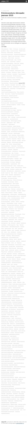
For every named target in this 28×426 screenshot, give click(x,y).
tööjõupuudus (9, 255)
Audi (16, 208)
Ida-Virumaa (4, 117)
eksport (3, 278)
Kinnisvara (15, 49)
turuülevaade (22, 49)
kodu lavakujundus (12, 285)
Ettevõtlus (3, 171)
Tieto (12, 172)
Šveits (23, 72)
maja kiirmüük (4, 311)
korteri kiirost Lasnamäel (12, 370)
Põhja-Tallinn (21, 137)
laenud (2, 277)
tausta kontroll (8, 228)
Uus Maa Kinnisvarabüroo (7, 63)
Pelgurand (14, 379)
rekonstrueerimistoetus (6, 183)
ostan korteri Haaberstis (17, 345)
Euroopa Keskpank (15, 155)
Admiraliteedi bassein (14, 226)
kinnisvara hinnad (13, 137)
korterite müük (18, 169)
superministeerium (20, 147)
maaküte (3, 257)
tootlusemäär (10, 52)
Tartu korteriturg (4, 83)
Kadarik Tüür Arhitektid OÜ (17, 93)
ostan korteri (16, 343)
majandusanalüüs (5, 413)
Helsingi (11, 239)
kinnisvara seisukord (6, 128)
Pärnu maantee (20, 92)
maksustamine (21, 253)
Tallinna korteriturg (14, 81)
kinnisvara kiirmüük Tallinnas (8, 312)
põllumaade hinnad (5, 341)
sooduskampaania (5, 120)
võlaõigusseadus (5, 316)
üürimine (7, 210)
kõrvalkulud (11, 406)
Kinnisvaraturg (19, 77)
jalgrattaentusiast (5, 402)
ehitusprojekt (11, 219)
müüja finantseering (18, 305)
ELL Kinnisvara (12, 309)
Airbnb (10, 284)
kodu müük (3, 381)
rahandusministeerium (17, 262)
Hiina (16, 219)
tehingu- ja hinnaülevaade (7, 59)
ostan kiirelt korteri (13, 365)
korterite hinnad (15, 338)
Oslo (23, 282)
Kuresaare (7, 167)
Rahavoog (3, 52)
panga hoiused (4, 275)
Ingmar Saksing (16, 126)
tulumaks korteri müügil (20, 388)
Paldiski (13, 300)
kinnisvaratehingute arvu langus (8, 110)
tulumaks (12, 210)
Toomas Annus (20, 309)
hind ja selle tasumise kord (18, 128)
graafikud (3, 50)
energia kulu (11, 207)
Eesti (23, 70)
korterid (3, 65)
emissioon (13, 273)
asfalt (18, 280)
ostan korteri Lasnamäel (6, 343)
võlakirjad (3, 305)
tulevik (22, 198)
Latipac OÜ (5, 1)
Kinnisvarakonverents (6, 151)
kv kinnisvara (18, 318)
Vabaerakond (11, 124)
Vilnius (10, 144)
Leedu (5, 232)
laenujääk (12, 84)
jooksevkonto (18, 171)
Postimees (9, 325)
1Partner (22, 56)
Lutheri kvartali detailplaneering (8, 92)
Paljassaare (10, 400)
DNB (10, 339)
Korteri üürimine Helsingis (7, 327)
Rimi (15, 277)
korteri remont (15, 381)
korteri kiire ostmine (19, 321)
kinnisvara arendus (5, 289)
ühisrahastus (11, 181)
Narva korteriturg (16, 79)
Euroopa (11, 221)
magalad (3, 144)
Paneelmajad (18, 214)
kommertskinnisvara (14, 237)
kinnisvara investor (19, 332)
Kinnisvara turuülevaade (7, 165)
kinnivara (15, 253)
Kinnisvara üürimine (14, 185)
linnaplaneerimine (5, 404)
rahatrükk (19, 190)
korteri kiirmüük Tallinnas (18, 296)
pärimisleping (20, 275)
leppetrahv (3, 131)
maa (9, 232)
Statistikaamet (16, 86)
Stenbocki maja (4, 321)
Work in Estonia (9, 192)
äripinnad (19, 110)
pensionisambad (5, 241)
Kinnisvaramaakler (5, 201)
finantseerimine (19, 246)
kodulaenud (23, 230)
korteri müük (18, 311)
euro (12, 264)
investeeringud (4, 239)
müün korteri (4, 382)
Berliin (6, 250)
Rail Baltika (20, 146)
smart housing (4, 199)
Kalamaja (13, 189)
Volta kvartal (4, 400)
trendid (2, 172)
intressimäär (4, 56)
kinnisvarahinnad (5, 160)
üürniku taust (11, 293)
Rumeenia (14, 72)
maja (15, 59)
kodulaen (3, 122)
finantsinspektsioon (5, 146)
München (19, 282)
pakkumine (3, 198)
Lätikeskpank (10, 122)
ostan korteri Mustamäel (17, 347)
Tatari (2, 93)
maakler (19, 104)
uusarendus (12, 61)
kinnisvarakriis (4, 339)
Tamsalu (21, 225)
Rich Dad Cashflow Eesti (14, 187)
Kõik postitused (4, 49)
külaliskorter (21, 285)
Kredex (16, 181)
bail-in (23, 273)
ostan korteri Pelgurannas (7, 352)
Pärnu (14, 165)
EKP (16, 228)
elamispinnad (4, 223)
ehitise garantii (4, 208)
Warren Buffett (20, 135)
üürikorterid (11, 212)
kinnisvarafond (4, 268)
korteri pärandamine (19, 406)
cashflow (10, 287)
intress (8, 198)
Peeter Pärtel (4, 187)
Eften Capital (16, 183)
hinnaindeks (4, 178)
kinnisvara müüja (5, 372)
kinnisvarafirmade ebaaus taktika (8, 108)
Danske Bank (12, 246)
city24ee (12, 316)
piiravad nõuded (17, 144)
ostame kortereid (21, 341)
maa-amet (17, 58)
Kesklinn (3, 138)
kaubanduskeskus (15, 289)
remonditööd (4, 219)
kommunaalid (4, 406)
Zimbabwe (13, 266)
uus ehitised (4, 207)
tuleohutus (13, 341)
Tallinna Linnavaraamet (19, 327)
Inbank (2, 192)
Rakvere (14, 259)
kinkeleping (13, 390)
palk (8, 61)
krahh (10, 280)
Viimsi (9, 259)
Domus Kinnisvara (11, 77)
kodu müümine (21, 382)
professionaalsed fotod (6, 106)
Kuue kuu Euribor (5, 162)
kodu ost (9, 381)
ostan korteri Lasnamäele (7, 363)
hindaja (23, 104)
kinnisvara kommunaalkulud (16, 102)
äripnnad (14, 140)
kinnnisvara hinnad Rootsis (7, 386)
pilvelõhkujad (18, 160)
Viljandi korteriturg (13, 83)
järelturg (12, 216)
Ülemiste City (19, 300)
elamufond (14, 74)
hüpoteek (9, 176)
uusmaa (12, 332)
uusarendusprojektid (21, 117)
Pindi (8, 190)
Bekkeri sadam (14, 404)
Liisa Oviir (3, 325)
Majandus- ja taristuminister (7, 115)
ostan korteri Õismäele (6, 368)
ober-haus (21, 329)
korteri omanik (22, 377)
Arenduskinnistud (21, 255)
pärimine (18, 241)
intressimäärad (4, 221)
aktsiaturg (18, 273)
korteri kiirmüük (12, 275)
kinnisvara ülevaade (14, 409)
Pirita (23, 138)
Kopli (9, 135)
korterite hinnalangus (6, 345)
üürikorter (9, 74)
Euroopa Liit (22, 205)
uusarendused (4, 246)
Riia (7, 144)
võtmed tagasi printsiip (16, 120)
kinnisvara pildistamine (6, 303)
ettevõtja (22, 201)
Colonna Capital (9, 277)
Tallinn (10, 49)
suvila (10, 268)
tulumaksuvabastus (15, 198)
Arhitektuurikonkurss (6, 262)
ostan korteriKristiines (19, 363)
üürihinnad (11, 250)
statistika (3, 216)
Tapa (17, 225)
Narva (2, 167)
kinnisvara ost (4, 95)
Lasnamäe (14, 294)
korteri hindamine (17, 368)
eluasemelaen (14, 113)
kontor (15, 203)
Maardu (18, 259)
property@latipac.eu (20, 423)
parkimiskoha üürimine (14, 334)
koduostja (16, 111)
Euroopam (8, 72)
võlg (12, 153)
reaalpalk (16, 158)
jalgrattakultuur (13, 402)
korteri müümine (7, 379)
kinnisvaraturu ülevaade (17, 142)
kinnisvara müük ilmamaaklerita (8, 399)
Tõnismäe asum (17, 269)
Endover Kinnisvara (17, 180)
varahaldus (3, 225)
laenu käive (18, 84)
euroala (15, 264)
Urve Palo (17, 115)
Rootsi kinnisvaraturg (6, 384)
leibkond (3, 72)
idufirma (17, 201)
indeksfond (23, 223)
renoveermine (18, 244)
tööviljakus (9, 294)
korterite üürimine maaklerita (7, 373)
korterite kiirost (17, 251)
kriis (6, 271)
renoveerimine (4, 212)
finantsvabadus (4, 280)
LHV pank (3, 253)
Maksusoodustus (16, 235)
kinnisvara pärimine (5, 408)
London (14, 282)
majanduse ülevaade (20, 395)
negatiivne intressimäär (6, 75)
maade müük (4, 244)
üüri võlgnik (4, 196)
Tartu (20, 158)
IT (11, 408)
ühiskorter (16, 329)
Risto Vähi (16, 63)
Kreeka (3, 271)
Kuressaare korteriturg (6, 79)
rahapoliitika (18, 257)
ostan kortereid (4, 365)
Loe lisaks (4, 46)
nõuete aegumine (11, 225)
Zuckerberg (4, 149)
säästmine (3, 156)
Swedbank (11, 70)
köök (20, 381)
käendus (20, 239)
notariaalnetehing (16, 391)
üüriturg (22, 63)
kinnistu (19, 59)
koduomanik (18, 70)
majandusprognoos (5, 300)
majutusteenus (17, 174)
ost (15, 242)
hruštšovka (20, 379)
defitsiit (23, 190)
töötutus (3, 255)
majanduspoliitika (5, 194)
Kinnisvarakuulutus (5, 189)
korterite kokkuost (5, 332)
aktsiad (18, 223)
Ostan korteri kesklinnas (6, 348)
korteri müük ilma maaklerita (17, 397)
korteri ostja (4, 320)
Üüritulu (15, 192)
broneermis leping (5, 266)
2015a (2, 84)
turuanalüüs (13, 190)
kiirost (6, 174)
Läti (2, 232)
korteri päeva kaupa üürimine (19, 284)
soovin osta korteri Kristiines (7, 361)
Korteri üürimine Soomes (18, 325)
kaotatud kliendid (5, 169)
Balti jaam (18, 162)
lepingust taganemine (6, 99)
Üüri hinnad (4, 293)
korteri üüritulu (14, 330)
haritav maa (20, 271)
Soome (15, 172)
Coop (18, 399)
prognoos (7, 84)
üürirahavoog (17, 52)
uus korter (18, 312)
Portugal (11, 291)
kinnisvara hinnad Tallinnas (7, 377)
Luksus (8, 216)
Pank (2, 228)
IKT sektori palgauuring (6, 180)
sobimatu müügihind (11, 104)
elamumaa (3, 61)
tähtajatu (3, 235)
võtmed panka (13, 194)
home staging (4, 285)
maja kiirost (11, 311)
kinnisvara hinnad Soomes (7, 375)
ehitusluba (3, 142)
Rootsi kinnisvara (16, 384)
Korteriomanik (22, 151)
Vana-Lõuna (7, 93)
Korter (23, 214)
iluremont (3, 104)
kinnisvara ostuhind (5, 113)
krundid (15, 255)
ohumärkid (3, 86)
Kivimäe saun (4, 284)
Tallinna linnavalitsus (6, 90)
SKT (19, 163)
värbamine (15, 149)
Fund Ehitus (12, 88)
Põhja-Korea (4, 251)
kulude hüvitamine (14, 97)
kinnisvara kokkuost (5, 397)
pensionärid (4, 287)
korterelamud (11, 244)
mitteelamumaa (4, 237)
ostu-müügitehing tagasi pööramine (9, 101)
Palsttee (15, 280)
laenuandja (21, 393)
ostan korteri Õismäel (6, 347)
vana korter (3, 314)
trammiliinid (4, 147)
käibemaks (3, 176)
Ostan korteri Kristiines (6, 354)
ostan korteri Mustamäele (7, 366)
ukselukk (3, 393)
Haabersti (8, 138)
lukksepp (23, 391)
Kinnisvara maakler (17, 268)
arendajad (8, 260)
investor (20, 203)
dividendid (3, 264)
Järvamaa (17, 411)
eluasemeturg (17, 221)
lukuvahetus (9, 393)
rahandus (3, 294)
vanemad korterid (14, 119)
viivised (20, 129)
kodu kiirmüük (4, 395)
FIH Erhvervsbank (17, 75)
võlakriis (9, 230)
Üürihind (18, 61)
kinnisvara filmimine (17, 303)
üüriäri (8, 131)
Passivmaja (20, 208)
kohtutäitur (12, 372)
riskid (23, 84)
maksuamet (13, 146)
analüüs (3, 260)
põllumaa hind (15, 339)
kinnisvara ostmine (5, 330)
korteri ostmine (21, 330)
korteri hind (10, 314)
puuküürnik (23, 196)
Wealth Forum (4, 248)
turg (9, 223)
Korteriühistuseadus (6, 153)
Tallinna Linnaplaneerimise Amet (8, 234)
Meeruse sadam (22, 404)
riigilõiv (16, 377)
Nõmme (19, 138)
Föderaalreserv (4, 291)
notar (7, 307)
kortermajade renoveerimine (7, 411)
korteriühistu (15, 151)
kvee (16, 316)
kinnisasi (14, 176)
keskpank (20, 219)
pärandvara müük (5, 390)
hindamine (3, 190)
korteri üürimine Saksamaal (7, 388)
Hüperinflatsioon (20, 266)
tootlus (2, 250)
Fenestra (16, 153)
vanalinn (3, 307)
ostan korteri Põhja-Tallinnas (7, 350)
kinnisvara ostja (11, 320)
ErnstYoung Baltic (5, 163)
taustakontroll (4, 133)
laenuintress (21, 172)
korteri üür (12, 323)
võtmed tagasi (16, 133)
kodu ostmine (13, 336)
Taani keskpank (21, 74)
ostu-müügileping (5, 97)
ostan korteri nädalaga (6, 356)
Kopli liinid (22, 86)
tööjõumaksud (4, 309)
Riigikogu (11, 321)
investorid (17, 230)
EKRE (18, 122)
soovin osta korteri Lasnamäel (19, 357)
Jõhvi (9, 117)
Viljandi (12, 167)
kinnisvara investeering (19, 293)
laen (13, 228)
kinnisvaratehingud (5, 155)
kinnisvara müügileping (6, 126)
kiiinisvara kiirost (13, 307)
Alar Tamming (4, 217)
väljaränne (3, 269)
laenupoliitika (4, 135)
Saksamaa (3, 74)
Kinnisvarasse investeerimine (18, 131)
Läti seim (10, 133)
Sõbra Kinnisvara (16, 278)
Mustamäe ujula (16, 298)
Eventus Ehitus (4, 70)
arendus (22, 226)
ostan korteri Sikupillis (18, 356)
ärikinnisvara (20, 248)
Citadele (22, 399)
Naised (24, 167)
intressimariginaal (12, 271)
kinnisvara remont (18, 291)
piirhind (16, 250)
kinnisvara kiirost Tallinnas (13, 205)
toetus (23, 244)
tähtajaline (19, 234)
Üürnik (2, 174)
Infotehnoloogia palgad (18, 408)
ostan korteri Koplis (18, 352)
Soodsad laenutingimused (20, 54)
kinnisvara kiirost (14, 50)
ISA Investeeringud (5, 67)
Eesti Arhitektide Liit (16, 260)
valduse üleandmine (6, 129)
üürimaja (13, 117)
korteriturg (14, 135)
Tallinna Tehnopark (5, 68)
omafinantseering (22, 194)
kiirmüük (11, 174)
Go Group (12, 162)
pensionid (20, 228)
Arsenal (22, 289)
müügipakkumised (5, 273)
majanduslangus (5, 409)
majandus (3, 205)
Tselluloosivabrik (5, 185)
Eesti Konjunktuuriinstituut (7, 158)
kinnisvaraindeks (17, 287)
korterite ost (10, 251)
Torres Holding (14, 67)
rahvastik (23, 259)
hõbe (23, 269)
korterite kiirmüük (10, 257)
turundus (24, 171)
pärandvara (12, 241)
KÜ (2, 379)
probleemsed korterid (6, 391)
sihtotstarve (13, 232)
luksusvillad (21, 307)
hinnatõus (17, 210)
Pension (23, 155)
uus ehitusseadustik (19, 207)
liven (24, 409)
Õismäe (12, 160)
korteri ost (7, 172)
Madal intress (22, 50)
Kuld (13, 230)
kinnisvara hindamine (17, 302)
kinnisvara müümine (12, 382)
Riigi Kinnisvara (11, 147)
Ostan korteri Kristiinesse (19, 366)
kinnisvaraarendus (13, 217)
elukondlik (3, 230)
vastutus (13, 201)
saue (21, 409)
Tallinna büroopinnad (6, 140)
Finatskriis (17, 216)
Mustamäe (14, 138)
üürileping (8, 235)
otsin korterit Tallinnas (6, 357)
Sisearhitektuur (10, 203)
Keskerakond (4, 124)
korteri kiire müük (5, 323)
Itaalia (8, 264)
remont (2, 210)
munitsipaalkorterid (20, 323)
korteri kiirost (4, 259)
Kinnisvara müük (5, 102)
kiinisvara (13, 223)
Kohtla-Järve (20, 165)
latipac (8, 50)
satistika (19, 140)
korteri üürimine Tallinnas (7, 329)
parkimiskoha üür (5, 336)
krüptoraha (9, 253)
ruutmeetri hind (19, 189)
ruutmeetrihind (20, 277)
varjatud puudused (13, 95)
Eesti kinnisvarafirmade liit (7, 111)
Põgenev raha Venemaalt (14, 56)
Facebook (9, 149)
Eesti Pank (9, 86)
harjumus (3, 203)
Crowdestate (4, 181)
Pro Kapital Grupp (20, 88)
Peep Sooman (18, 167)
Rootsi (19, 72)
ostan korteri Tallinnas (20, 350)
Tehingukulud (15, 129)
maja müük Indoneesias (12, 156)
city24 (12, 318)
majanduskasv (13, 163)
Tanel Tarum (4, 58)
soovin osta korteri (5, 359)
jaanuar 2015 (22, 83)
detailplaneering (18, 400)
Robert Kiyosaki (12, 248)
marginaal (23, 241)
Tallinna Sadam (5, 226)
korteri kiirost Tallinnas (6, 296)
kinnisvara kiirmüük (12, 178)
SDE (15, 122)
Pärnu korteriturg (5, 81)
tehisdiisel (11, 208)
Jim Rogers (22, 250)
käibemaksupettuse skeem (14, 196)
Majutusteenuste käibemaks (7, 214)
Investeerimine (4, 137)
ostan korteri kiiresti (20, 372)
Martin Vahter (11, 58)
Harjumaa (19, 242)
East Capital (8, 65)
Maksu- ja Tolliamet (5, 242)
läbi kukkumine (10, 171)
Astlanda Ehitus (14, 68)
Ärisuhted (12, 169)
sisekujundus (10, 305)
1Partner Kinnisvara (5, 318)
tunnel (15, 239)
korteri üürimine (19, 320)
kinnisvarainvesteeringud (7, 54)
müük (12, 242)
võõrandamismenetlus (6, 302)
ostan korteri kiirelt (17, 354)
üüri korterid (10, 269)
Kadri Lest (3, 77)
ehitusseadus (21, 217)
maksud (20, 192)
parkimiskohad (4, 334)
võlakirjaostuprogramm (6, 282)
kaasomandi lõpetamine (14, 199)
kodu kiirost (11, 395)
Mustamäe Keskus (16, 65)
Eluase (19, 176)
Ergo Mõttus (8, 278)
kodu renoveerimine (5, 338)
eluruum (23, 140)
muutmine (19, 232)
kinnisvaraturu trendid (6, 298)
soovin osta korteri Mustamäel (17, 359)
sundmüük (15, 393)
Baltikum (9, 142)
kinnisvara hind (16, 314)
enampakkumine (5, 88)
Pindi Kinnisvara (5, 119)
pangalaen (3, 370)
